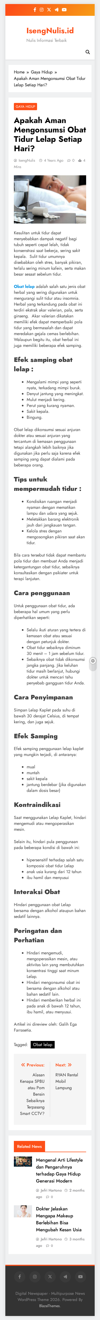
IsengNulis (27, 160)
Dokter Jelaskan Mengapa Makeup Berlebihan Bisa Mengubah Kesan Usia (59, 1219)
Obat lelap (42, 1044)
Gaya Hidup (25, 106)
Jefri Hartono (51, 1190)
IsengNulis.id (50, 30)
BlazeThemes (49, 1305)
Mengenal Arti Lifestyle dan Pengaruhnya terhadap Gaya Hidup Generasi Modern (59, 1170)
